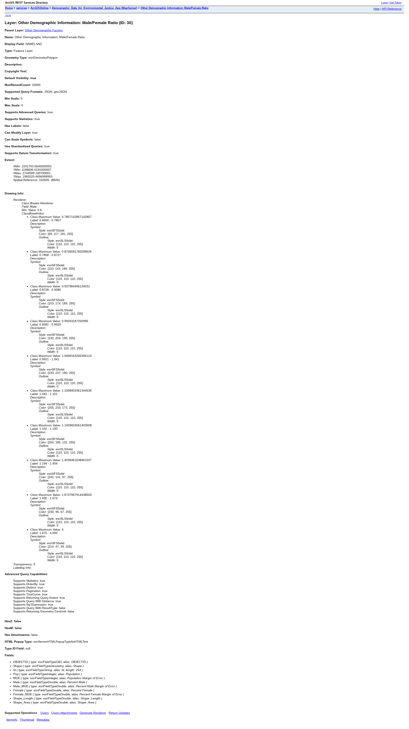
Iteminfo (11, 719)
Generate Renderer (93, 713)
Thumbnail (27, 719)
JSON (8, 15)
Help (376, 8)
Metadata (43, 719)
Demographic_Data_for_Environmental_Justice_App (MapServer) (94, 8)
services (21, 8)
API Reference (392, 8)
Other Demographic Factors (44, 30)
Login (384, 2)
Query (44, 713)
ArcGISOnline (39, 8)
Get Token (396, 2)
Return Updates (119, 713)
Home (9, 8)
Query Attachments (64, 713)
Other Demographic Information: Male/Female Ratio (175, 8)
